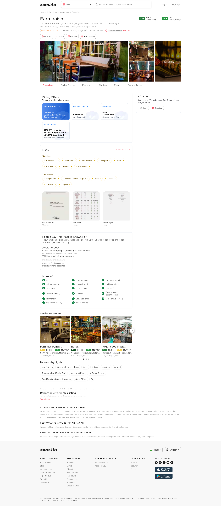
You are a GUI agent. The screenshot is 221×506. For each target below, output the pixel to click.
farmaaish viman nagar (131, 436)
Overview (48, 85)
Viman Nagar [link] (65, 12)
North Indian (68, 23)
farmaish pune (147, 436)
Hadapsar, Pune (47, 355)
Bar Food (56, 23)
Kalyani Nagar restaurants (100, 427)
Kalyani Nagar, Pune (110, 355)
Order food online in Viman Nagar (159, 414)
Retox (75, 346)
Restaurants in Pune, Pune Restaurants (57, 411)
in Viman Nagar (137, 414)
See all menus (122, 149)
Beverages (114, 23)
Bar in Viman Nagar (106, 414)
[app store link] (168, 469)
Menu (117, 85)
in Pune (118, 414)
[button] (132, 330)
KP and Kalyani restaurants (134, 411)
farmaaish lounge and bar (109, 436)
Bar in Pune (80, 414)
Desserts (103, 23)
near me (126, 414)
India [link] (49, 12)
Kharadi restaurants (120, 427)
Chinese (94, 23)
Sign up (176, 4)
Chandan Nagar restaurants (76, 427)
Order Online (67, 85)
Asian (86, 23)
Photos (103, 85)
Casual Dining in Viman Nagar (61, 414)
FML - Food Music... (114, 346)
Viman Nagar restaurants (85, 411)
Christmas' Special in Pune (91, 417)
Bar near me (91, 414)
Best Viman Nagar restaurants (109, 411)
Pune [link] (56, 12)
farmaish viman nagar (50, 436)
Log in (164, 4)
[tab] (48, 85)
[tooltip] (84, 30)
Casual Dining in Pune (156, 411)
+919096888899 (115, 30)
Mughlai (78, 23)
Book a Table (135, 85)
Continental (45, 23)
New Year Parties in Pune (69, 417)
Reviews (86, 85)
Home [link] (43, 12)
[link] (43, 12)
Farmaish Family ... (51, 346)
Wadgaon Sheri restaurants (52, 427)
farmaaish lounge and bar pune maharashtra (79, 436)
